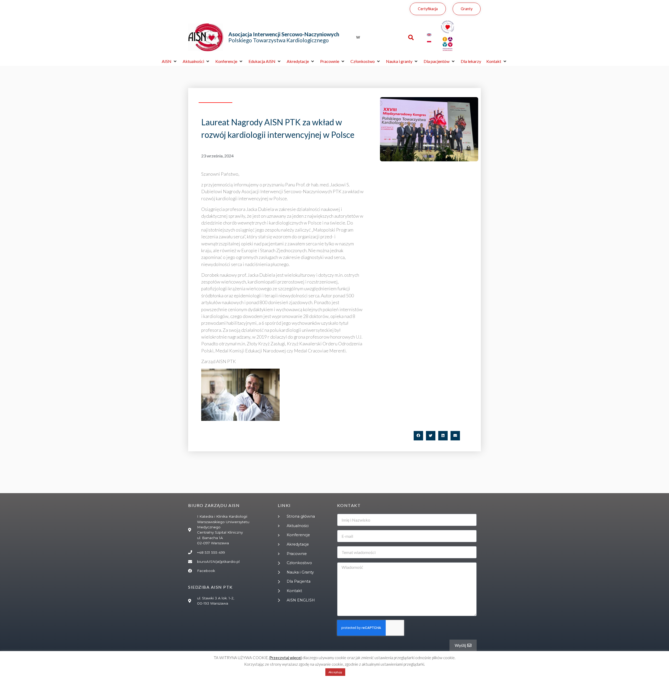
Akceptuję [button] (335, 672)
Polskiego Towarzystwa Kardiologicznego (283, 37)
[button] (169, 61)
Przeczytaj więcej (285, 657)
